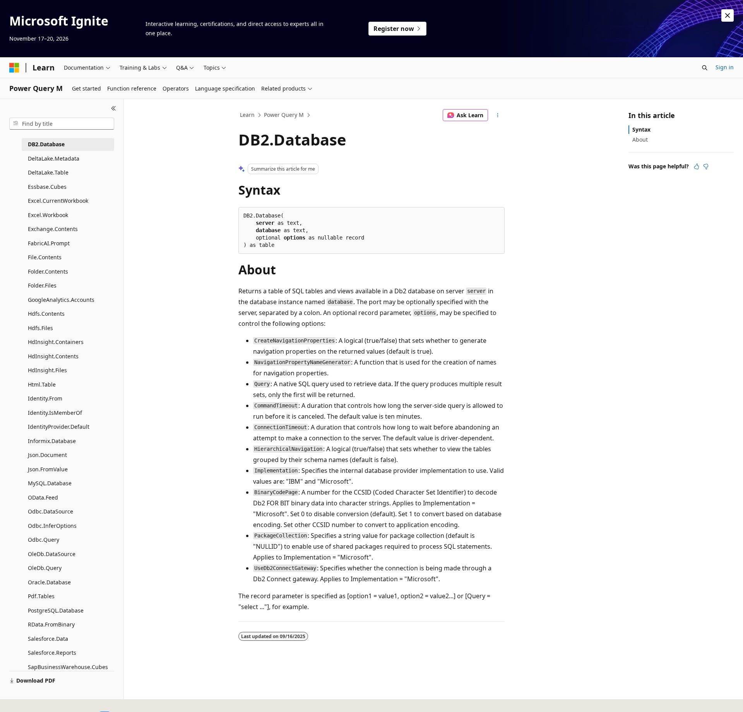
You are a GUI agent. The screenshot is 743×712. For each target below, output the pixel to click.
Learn (247, 114)
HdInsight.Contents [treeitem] (53, 356)
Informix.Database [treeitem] (52, 441)
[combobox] (61, 124)
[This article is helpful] (696, 166)
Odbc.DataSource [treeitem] (50, 511)
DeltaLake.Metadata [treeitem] (53, 158)
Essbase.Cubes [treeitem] (47, 186)
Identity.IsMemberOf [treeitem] (55, 412)
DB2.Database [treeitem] (46, 144)
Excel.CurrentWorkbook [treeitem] (58, 200)
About (640, 139)
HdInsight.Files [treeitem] (47, 370)
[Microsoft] (14, 68)
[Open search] (704, 68)
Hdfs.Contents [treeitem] (46, 313)
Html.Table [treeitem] (42, 384)
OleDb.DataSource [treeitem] (51, 554)
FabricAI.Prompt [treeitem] (49, 243)
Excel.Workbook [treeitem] (48, 215)
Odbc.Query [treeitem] (43, 539)
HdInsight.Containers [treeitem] (56, 342)
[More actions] (498, 115)
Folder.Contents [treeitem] (48, 271)
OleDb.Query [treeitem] (45, 568)
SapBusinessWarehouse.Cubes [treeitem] (68, 667)
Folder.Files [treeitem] (42, 285)
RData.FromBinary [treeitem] (51, 624)
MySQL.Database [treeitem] (50, 483)
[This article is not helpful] (705, 166)
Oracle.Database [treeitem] (49, 582)
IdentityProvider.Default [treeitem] (58, 426)
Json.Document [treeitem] (47, 455)
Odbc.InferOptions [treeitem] (52, 525)
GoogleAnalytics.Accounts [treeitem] (61, 299)
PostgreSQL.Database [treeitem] (56, 610)
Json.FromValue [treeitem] (48, 469)
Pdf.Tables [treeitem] (41, 596)
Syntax (641, 129)
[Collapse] (113, 108)
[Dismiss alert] (727, 15)
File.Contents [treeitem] (45, 257)
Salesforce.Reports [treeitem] (52, 652)
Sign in (725, 67)
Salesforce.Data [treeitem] (48, 638)
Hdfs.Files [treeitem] (40, 328)
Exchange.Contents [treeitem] (53, 229)
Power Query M (284, 114)
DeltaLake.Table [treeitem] (48, 172)
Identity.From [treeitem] (45, 398)
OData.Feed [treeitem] (43, 497)
